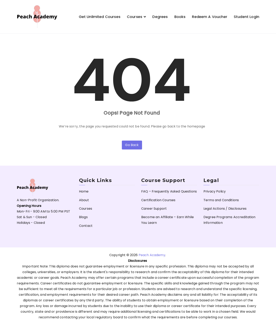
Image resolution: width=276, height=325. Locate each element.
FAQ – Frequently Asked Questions (169, 191)
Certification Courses (158, 200)
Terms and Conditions (221, 200)
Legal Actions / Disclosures (225, 208)
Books (180, 16)
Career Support (154, 208)
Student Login (246, 16)
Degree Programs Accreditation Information (229, 220)
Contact (86, 225)
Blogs (83, 217)
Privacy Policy (214, 191)
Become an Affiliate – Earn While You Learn (167, 220)
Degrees (160, 16)
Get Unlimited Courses (99, 16)
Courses (134, 16)
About (84, 200)
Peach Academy (152, 255)
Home (84, 191)
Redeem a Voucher (209, 16)
